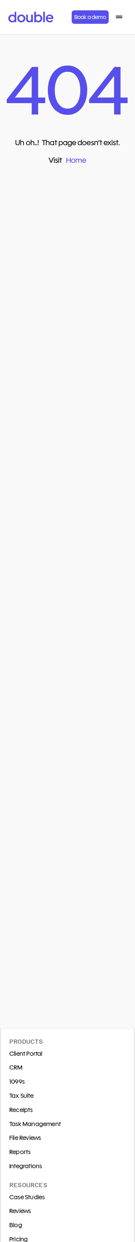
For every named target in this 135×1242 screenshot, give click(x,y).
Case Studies (27, 1197)
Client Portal (26, 1053)
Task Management (35, 1124)
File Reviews (25, 1138)
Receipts (21, 1110)
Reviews (20, 1211)
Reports (19, 1152)
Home (76, 160)
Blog (15, 1225)
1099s (17, 1081)
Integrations (25, 1166)
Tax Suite (21, 1096)
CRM (16, 1067)
